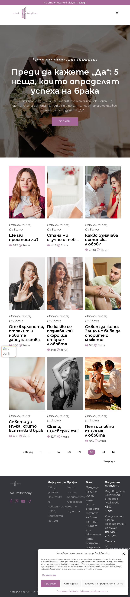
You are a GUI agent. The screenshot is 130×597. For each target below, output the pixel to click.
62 (113, 452)
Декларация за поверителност (94, 591)
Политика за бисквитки (67, 591)
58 (69, 452)
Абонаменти (76, 497)
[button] (123, 553)
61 (103, 452)
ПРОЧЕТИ (65, 121)
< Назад (28, 452)
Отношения (19, 225)
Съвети (16, 229)
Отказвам (71, 583)
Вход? (84, 2)
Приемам (50, 583)
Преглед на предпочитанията (104, 583)
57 (58, 452)
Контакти (55, 515)
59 (79, 452)
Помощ (53, 520)
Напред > (109, 461)
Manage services (49, 575)
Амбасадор (74, 501)
